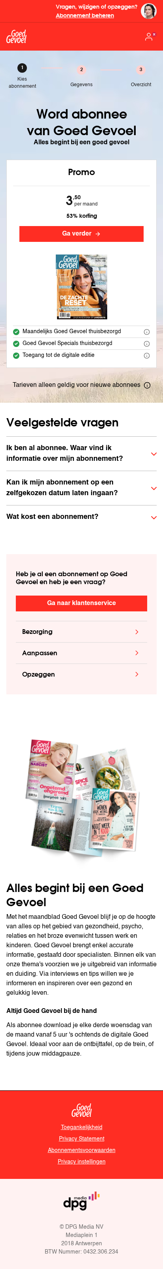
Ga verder (76, 234)
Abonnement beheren (85, 15)
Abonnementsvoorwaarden (82, 1150)
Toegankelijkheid (81, 1127)
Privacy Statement (81, 1139)
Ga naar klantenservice (81, 603)
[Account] (150, 36)
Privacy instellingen (82, 1162)
